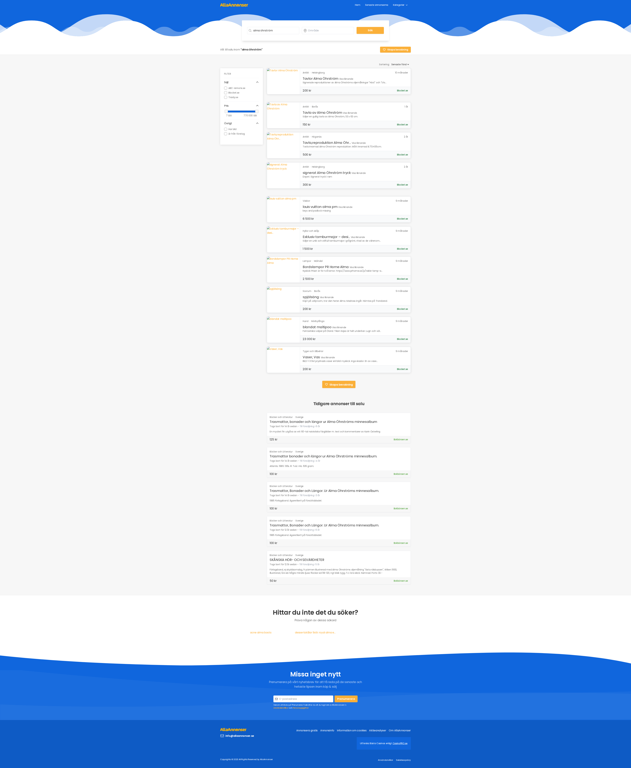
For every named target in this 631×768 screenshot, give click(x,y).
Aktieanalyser (377, 730)
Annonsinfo (327, 730)
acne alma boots (260, 632)
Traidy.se (233, 97)
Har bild (232, 129)
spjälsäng (311, 297)
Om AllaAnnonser (400, 730)
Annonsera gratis (307, 730)
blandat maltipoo (317, 327)
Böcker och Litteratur (281, 417)
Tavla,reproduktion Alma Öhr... (327, 142)
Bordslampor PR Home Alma (326, 267)
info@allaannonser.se (239, 736)
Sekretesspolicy (403, 760)
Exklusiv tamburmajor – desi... (326, 237)
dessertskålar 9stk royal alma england (315, 632)
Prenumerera (346, 699)
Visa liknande (346, 79)
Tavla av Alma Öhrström (322, 112)
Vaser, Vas (311, 357)
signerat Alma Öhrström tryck (327, 172)
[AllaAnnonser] (234, 5)
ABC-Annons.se (236, 88)
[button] (241, 82)
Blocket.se (233, 92)
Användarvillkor (281, 708)
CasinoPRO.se (400, 743)
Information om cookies (351, 730)
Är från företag (236, 133)
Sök (370, 30)
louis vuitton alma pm (320, 206)
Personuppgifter (301, 708)
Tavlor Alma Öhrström (320, 78)
